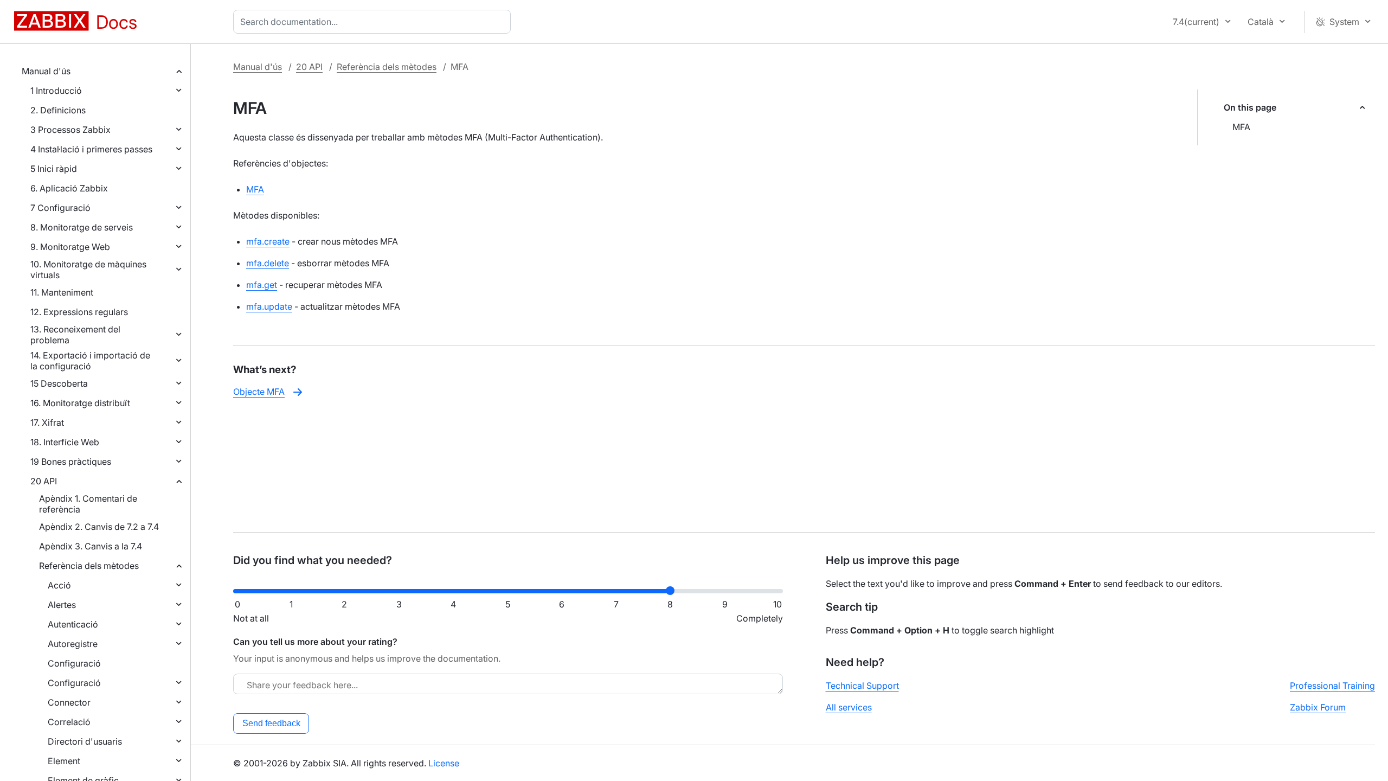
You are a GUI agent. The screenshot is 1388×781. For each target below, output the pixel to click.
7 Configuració (60, 207)
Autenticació (73, 624)
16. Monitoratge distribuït (80, 403)
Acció (59, 585)
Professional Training (1332, 685)
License (443, 763)
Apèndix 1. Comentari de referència (88, 504)
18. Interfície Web (64, 442)
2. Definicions (58, 110)
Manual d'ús (46, 71)
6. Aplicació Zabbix (69, 188)
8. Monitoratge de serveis (81, 227)
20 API (43, 481)
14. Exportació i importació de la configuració (90, 361)
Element (64, 761)
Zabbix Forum (1318, 707)
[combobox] (374, 21)
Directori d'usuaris (85, 741)
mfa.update (269, 306)
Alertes (62, 604)
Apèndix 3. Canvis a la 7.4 (90, 546)
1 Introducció (56, 90)
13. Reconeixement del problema (75, 334)
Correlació (69, 721)
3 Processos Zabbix (70, 129)
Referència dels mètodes (89, 565)
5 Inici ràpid (53, 168)
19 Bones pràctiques (70, 461)
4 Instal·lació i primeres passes (91, 149)
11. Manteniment (61, 292)
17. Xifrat (47, 422)
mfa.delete (267, 263)
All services (849, 707)
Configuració (74, 663)
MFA (1241, 126)
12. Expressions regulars (79, 311)
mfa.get (261, 284)
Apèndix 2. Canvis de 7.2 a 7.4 (99, 526)
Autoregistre (73, 643)
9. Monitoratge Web (70, 246)
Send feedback (271, 723)
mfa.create (268, 241)
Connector (69, 702)
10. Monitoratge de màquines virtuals (88, 269)
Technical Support (862, 685)
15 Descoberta (59, 383)
